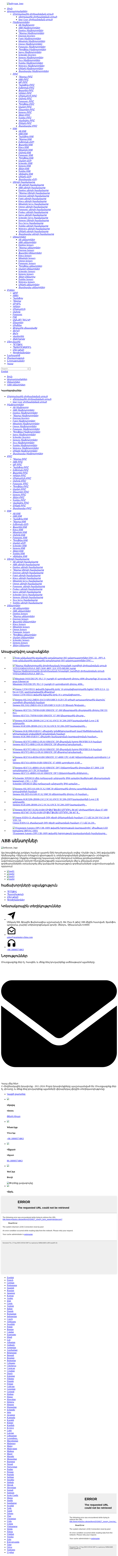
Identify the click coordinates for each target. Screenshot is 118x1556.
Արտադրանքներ (17, 379)
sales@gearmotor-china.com (20, 937)
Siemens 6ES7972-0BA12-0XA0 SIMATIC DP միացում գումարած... (48, 752)
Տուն (9, 376)
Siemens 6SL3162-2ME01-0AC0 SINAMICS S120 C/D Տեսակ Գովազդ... (49, 705)
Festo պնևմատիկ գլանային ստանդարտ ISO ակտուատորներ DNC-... (53, 660)
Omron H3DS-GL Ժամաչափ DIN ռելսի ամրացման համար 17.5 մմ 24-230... (54, 823)
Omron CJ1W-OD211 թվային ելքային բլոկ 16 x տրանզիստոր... (47, 694)
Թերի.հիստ (13, 1116)
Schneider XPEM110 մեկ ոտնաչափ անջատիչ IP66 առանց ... (46, 783)
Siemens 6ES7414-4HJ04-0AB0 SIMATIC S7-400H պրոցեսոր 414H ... (47, 762)
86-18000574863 (15, 1161)
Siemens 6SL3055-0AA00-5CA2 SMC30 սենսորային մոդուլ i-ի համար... (51, 794)
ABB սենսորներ (16, 385)
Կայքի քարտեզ (16, 1094)
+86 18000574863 (15, 949)
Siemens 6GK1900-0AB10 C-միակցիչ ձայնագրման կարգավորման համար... (55, 736)
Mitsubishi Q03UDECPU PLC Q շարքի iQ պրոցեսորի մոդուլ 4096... (48, 684)
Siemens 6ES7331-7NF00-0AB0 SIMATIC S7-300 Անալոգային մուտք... (49, 715)
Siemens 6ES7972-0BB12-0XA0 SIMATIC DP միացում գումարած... (48, 744)
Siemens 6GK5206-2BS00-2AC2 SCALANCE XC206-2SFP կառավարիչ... (50, 726)
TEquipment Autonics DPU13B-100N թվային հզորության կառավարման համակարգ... (60, 833)
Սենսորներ (13, 382)
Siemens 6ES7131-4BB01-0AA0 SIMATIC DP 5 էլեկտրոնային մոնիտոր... (51, 773)
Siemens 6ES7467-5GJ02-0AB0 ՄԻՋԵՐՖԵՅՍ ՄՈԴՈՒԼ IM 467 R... (46, 812)
